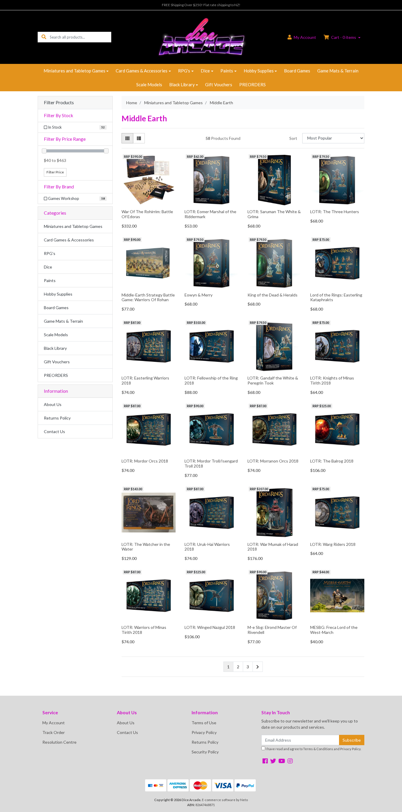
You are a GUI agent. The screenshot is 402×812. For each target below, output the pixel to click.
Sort (293, 138)
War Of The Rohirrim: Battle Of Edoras (147, 214)
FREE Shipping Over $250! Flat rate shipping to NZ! (201, 5)
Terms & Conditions (318, 749)
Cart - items (343, 37)
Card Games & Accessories (141, 70)
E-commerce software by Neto (225, 800)
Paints (226, 70)
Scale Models (149, 84)
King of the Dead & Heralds (272, 294)
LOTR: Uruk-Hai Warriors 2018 (207, 547)
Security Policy (205, 751)
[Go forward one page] (258, 667)
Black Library (182, 84)
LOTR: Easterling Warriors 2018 (145, 380)
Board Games (297, 70)
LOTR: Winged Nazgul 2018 (210, 627)
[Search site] (44, 37)
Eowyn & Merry (198, 294)
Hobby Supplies (259, 70)
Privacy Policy (204, 732)
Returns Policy (57, 417)
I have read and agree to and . (313, 749)
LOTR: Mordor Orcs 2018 (145, 460)
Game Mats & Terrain (337, 70)
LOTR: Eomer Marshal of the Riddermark (210, 214)
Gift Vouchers (218, 84)
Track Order (53, 732)
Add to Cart (274, 202)
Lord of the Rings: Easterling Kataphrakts (336, 297)
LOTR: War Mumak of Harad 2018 (272, 547)
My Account (53, 722)
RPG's (184, 70)
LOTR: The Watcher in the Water (146, 547)
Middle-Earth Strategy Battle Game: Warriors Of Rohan (148, 297)
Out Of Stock (148, 202)
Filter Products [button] (59, 102)
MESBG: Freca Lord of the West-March (334, 630)
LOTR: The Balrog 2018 (331, 460)
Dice (205, 70)
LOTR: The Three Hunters (334, 211)
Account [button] (305, 37)
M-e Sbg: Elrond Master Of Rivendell (272, 630)
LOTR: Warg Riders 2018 (333, 544)
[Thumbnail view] (127, 138)
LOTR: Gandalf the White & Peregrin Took (272, 380)
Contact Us (54, 431)
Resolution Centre (59, 742)
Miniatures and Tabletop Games (74, 70)
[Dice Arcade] (201, 36)
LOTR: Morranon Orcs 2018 (272, 460)
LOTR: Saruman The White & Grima (274, 214)
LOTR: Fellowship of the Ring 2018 (211, 380)
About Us (53, 404)
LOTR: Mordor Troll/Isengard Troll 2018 (211, 463)
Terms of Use (204, 722)
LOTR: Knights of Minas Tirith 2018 (332, 380)
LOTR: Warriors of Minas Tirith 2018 (144, 630)
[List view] (139, 138)
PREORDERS (252, 84)
